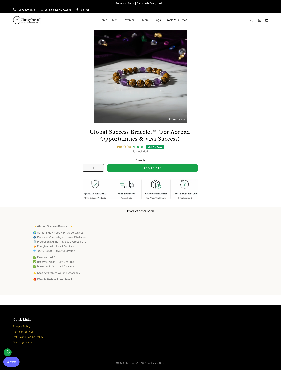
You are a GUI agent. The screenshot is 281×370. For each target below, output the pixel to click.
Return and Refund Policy (28, 336)
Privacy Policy (21, 326)
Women (129, 20)
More (145, 20)
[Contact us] (8, 352)
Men (114, 20)
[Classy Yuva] (27, 20)
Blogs (157, 20)
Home (103, 20)
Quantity (140, 160)
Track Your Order (176, 20)
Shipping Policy (22, 342)
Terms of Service (23, 331)
